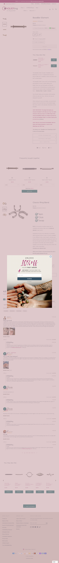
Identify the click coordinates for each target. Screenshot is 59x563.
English (54, 561)
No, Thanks (29, 281)
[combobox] (55, 562)
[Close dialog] (51, 256)
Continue (29, 278)
